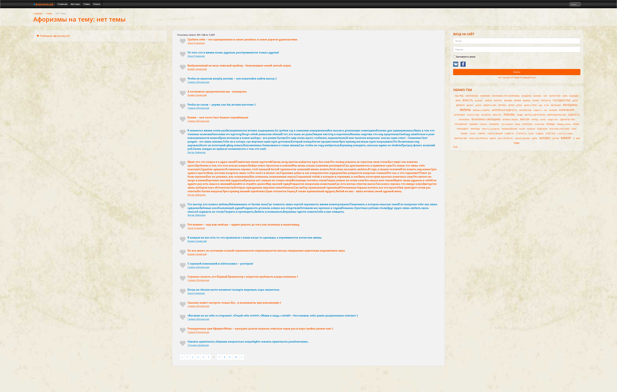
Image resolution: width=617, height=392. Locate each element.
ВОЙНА (488, 101)
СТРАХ (531, 134)
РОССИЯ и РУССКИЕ (559, 129)
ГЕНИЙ (535, 101)
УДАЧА (493, 138)
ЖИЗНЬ (465, 110)
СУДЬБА (540, 133)
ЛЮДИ (520, 115)
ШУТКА (555, 138)
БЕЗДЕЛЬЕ (527, 96)
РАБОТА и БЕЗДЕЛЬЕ (491, 129)
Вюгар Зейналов (197, 152)
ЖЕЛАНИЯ (556, 105)
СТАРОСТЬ (521, 133)
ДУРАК (511, 105)
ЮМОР (566, 138)
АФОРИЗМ (485, 96)
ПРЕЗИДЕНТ (463, 129)
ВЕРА (458, 101)
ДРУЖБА (502, 105)
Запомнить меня (465, 56)
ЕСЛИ (546, 105)
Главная (62, 4)
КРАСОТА (497, 115)
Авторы (75, 4)
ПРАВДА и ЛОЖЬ (564, 124)
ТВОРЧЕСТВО (460, 138)
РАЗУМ (522, 129)
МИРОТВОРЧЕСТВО (556, 115)
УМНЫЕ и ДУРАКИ (522, 138)
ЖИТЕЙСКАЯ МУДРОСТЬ (504, 110)
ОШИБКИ (473, 124)
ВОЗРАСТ (479, 101)
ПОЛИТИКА (527, 124)
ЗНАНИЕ (553, 110)
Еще (455, 146)
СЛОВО (472, 134)
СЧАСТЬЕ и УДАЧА (565, 134)
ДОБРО (478, 105)
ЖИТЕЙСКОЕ (525, 110)
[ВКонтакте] (455, 64)
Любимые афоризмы (55, 36)
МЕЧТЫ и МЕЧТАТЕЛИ (535, 115)
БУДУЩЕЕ (574, 96)
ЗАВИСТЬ (537, 110)
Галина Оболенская (198, 82)
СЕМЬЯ (464, 133)
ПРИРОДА (475, 129)
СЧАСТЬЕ (550, 133)
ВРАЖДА (508, 101)
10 (235, 357)
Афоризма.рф (43, 4)
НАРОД (534, 120)
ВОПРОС (498, 101)
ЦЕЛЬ (534, 138)
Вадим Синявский (197, 69)
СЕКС (574, 129)
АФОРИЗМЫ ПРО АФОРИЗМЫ (506, 96)
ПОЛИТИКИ (539, 124)
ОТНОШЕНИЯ (460, 124)
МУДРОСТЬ (574, 115)
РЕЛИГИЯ (531, 129)
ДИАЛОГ (470, 105)
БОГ (545, 96)
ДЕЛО (575, 101)
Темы (86, 4)
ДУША (519, 105)
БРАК (565, 96)
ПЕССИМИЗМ (507, 124)
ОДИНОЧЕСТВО (567, 120)
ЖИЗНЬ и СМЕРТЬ (481, 110)
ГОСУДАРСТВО (562, 100)
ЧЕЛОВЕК (544, 138)
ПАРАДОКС (494, 124)
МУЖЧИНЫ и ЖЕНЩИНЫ (486, 119)
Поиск (96, 4)
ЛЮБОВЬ (509, 114)
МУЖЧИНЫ (464, 120)
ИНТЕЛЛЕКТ (459, 115)
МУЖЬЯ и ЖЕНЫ (510, 120)
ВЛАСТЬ (468, 100)
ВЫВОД (526, 101)
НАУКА (543, 120)
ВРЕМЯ (517, 101)
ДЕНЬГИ (460, 105)
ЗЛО (545, 110)
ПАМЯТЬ (483, 124)
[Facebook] (463, 64)
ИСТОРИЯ (486, 115)
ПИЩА (517, 124)
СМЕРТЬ (482, 133)
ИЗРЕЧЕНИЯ (566, 110)
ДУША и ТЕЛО (530, 105)
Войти (516, 71)
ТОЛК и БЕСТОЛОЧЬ (478, 138)
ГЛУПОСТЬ (546, 101)
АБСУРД (459, 96)
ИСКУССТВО (473, 115)
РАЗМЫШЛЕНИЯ (509, 129)
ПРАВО (576, 124)
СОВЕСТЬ (509, 133)
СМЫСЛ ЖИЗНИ (495, 133)
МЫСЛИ (524, 119)
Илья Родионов (196, 43)
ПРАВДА (550, 124)
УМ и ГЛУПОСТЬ (505, 138)
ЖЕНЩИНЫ (570, 105)
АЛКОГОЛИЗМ (471, 96)
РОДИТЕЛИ (542, 129)
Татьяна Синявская (198, 345)
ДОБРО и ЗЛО (490, 105)
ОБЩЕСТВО (553, 120)
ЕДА (540, 105)
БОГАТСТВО (555, 96)
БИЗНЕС (538, 96)
